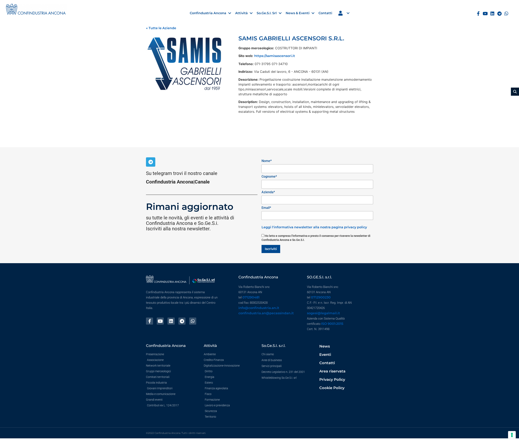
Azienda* (268, 192)
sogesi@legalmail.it (323, 313)
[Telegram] (499, 14)
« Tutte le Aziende (161, 28)
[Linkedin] (492, 14)
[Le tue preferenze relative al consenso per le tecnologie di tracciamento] (512, 435)
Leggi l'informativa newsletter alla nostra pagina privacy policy (314, 227)
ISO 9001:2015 (332, 324)
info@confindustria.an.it (258, 308)
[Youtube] (485, 14)
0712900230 (321, 297)
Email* (266, 208)
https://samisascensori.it (274, 56)
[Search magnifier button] (515, 92)
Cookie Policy (331, 388)
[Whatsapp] (506, 14)
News (324, 346)
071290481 (251, 297)
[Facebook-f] (478, 14)
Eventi (325, 354)
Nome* (267, 161)
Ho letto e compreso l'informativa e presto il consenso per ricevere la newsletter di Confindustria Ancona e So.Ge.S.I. (316, 237)
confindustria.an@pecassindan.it (266, 313)
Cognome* (269, 176)
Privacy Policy (332, 379)
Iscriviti (271, 249)
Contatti (327, 363)
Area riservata (332, 371)
